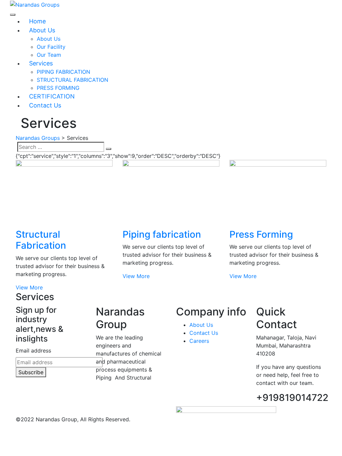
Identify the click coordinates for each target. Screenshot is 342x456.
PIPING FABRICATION (63, 71)
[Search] (108, 149)
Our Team (49, 54)
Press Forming (261, 234)
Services (41, 63)
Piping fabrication (162, 234)
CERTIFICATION (52, 96)
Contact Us (45, 105)
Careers (199, 340)
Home (37, 21)
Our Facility (51, 46)
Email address (33, 350)
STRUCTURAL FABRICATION (72, 79)
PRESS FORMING (58, 87)
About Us (42, 30)
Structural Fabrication (41, 240)
